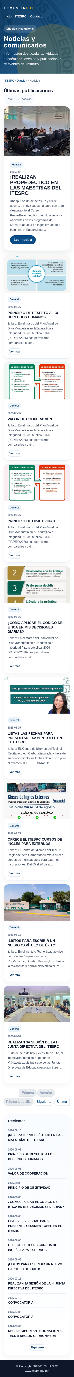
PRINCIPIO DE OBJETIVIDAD (31, 521)
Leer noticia (23, 239)
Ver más (14, 351)
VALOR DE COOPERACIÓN (30, 419)
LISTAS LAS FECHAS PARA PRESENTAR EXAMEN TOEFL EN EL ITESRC (35, 738)
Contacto (36, 16)
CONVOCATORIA (21, 1302)
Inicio (8, 16)
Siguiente (44, 1101)
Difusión (22, 80)
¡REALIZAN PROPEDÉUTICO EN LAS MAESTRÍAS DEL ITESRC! (36, 185)
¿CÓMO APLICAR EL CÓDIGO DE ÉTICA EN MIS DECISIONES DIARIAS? (35, 627)
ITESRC (21, 16)
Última (62, 1101)
